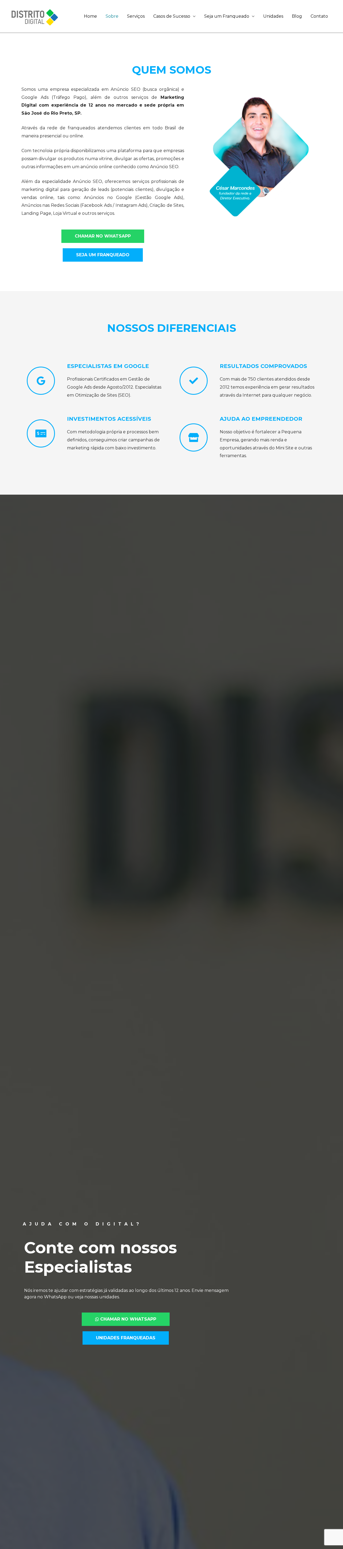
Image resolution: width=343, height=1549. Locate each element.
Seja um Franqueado (226, 16)
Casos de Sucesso (171, 16)
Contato (319, 16)
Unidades (273, 16)
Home (90, 16)
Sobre (112, 16)
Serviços (136, 16)
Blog (297, 16)
